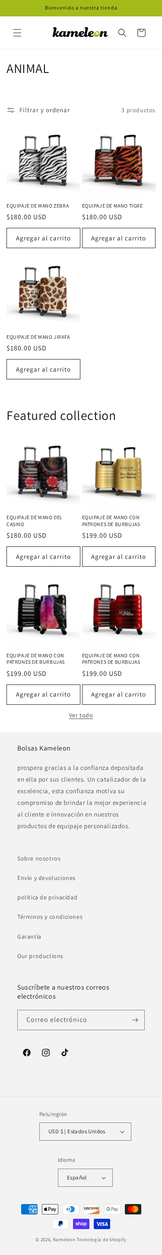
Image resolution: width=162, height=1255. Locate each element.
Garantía (29, 936)
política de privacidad (47, 897)
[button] (17, 32)
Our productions (40, 956)
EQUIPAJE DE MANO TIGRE (112, 205)
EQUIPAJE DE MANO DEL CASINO (34, 520)
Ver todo (81, 715)
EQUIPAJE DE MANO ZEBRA (37, 205)
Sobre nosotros (38, 858)
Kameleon (64, 1239)
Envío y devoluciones (46, 878)
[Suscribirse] (134, 1020)
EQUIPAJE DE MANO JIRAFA (38, 337)
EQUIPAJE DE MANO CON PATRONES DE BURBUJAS (111, 520)
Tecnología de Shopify (101, 1239)
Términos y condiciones (50, 917)
